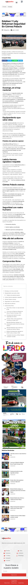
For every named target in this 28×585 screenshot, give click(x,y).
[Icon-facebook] (2, 546)
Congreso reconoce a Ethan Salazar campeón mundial (15, 335)
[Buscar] (22, 1)
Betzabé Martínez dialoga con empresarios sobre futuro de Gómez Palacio (15, 324)
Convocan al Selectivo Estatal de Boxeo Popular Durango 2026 (15, 312)
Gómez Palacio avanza (10, 299)
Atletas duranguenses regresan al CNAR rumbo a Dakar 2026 (14, 332)
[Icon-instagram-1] (6, 546)
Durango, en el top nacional (11, 291)
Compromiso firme (9, 305)
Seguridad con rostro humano (12, 301)
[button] (16, 2)
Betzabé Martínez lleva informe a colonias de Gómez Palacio (15, 328)
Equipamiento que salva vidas (12, 293)
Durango (10, 6)
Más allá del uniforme (10, 303)
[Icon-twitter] (4, 546)
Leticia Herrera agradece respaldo (13, 297)
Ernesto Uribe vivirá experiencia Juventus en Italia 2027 (14, 319)
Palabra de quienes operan (13, 295)
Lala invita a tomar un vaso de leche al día (15, 308)
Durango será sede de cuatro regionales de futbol (14, 315)
